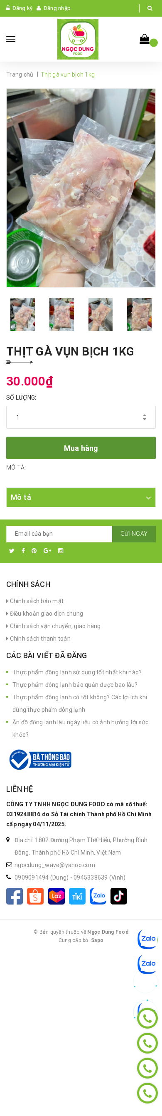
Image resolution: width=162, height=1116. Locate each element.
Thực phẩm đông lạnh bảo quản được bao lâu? (75, 684)
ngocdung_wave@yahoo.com (55, 865)
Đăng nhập (57, 8)
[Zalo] (100, 895)
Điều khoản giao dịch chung (45, 613)
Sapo (97, 940)
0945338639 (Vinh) (99, 877)
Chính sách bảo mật (36, 601)
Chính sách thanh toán (39, 638)
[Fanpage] (16, 895)
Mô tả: (16, 467)
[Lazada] (58, 895)
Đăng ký (22, 8)
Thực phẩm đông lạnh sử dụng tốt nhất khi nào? (77, 672)
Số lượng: (21, 397)
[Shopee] (37, 895)
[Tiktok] (120, 895)
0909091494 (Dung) (42, 877)
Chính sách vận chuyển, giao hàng (54, 626)
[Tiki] (79, 895)
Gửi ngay (133, 533)
